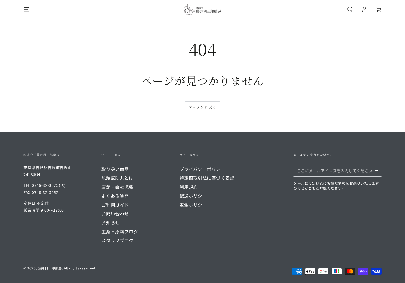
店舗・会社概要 (117, 187)
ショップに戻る (203, 106)
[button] (350, 9)
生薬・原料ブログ (119, 231)
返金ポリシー (193, 204)
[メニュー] (26, 9)
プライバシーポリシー (202, 169)
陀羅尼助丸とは (117, 177)
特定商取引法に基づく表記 (207, 177)
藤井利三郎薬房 (50, 268)
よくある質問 (115, 195)
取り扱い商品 (115, 169)
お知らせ (110, 222)
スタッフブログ (117, 240)
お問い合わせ (115, 213)
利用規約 (189, 187)
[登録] (378, 170)
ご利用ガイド (115, 204)
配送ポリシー (193, 195)
